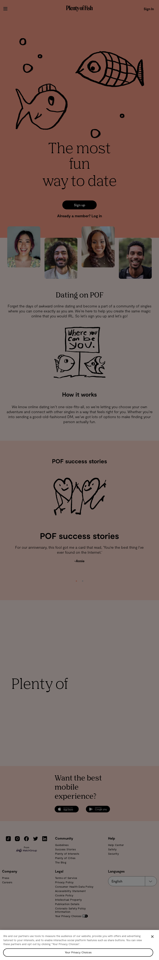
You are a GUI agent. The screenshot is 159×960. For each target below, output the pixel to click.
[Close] (152, 936)
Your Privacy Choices (78, 952)
